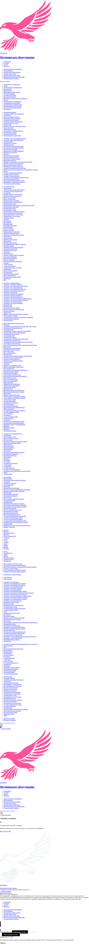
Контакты (6, 66)
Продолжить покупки (11, 934)
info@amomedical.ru (6, 893)
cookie (15, 940)
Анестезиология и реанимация (12, 69)
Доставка (6, 63)
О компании (7, 61)
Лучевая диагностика (9, 74)
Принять (3, 943)
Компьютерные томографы (11, 75)
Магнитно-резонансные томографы (14, 77)
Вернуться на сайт (5, 831)
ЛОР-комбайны (8, 70)
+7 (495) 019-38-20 (5, 891)
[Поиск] (1, 725)
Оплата (5, 64)
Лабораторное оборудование (11, 72)
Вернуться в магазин (20, 932)
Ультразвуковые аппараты (11, 78)
